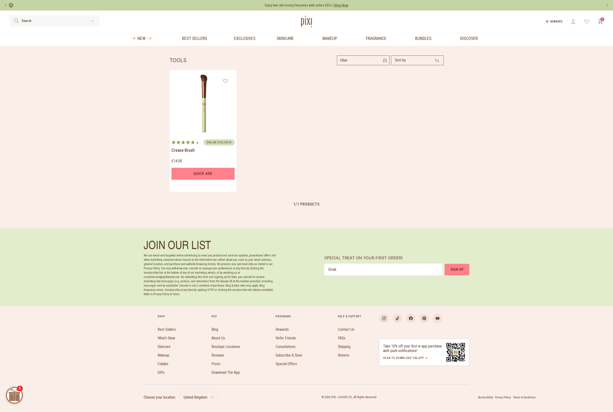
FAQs (342, 338)
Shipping (344, 346)
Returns (343, 355)
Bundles (423, 38)
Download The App (225, 372)
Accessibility (485, 397)
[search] (16, 21)
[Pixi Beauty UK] (306, 21)
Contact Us (346, 329)
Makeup (330, 38)
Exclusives (244, 38)
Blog (214, 329)
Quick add (202, 173)
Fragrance (376, 38)
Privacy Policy (503, 397)
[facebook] (410, 318)
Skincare (285, 38)
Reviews (217, 355)
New (141, 38)
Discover (469, 38)
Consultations (285, 346)
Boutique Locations (225, 346)
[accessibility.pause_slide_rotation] (11, 5)
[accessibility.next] (607, 5)
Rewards (556, 21)
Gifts (161, 372)
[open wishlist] (587, 21)
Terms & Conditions (524, 397)
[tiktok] (397, 318)
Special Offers (286, 364)
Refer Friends (286, 338)
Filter (344, 60)
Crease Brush (183, 150)
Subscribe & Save (289, 355)
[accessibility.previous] (5, 5)
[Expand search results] (93, 21)
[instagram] (384, 318)
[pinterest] (424, 318)
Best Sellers (194, 38)
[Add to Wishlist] (225, 81)
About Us (218, 338)
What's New (166, 338)
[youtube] (437, 318)
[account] (573, 21)
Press (215, 364)
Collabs (163, 364)
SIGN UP (457, 269)
